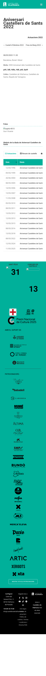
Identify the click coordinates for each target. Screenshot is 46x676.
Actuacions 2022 (35, 37)
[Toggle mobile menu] (41, 4)
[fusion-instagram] (26, 598)
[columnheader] (10, 162)
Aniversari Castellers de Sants (31, 168)
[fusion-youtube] (20, 601)
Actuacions (11, 153)
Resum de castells (29, 153)
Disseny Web (23, 625)
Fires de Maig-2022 (33, 45)
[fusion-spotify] (26, 601)
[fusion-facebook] (20, 598)
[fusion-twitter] (23, 598)
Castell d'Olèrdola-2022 (14, 45)
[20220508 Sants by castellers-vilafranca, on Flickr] (9, 129)
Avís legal (23, 609)
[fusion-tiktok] (23, 601)
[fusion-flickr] (23, 605)
